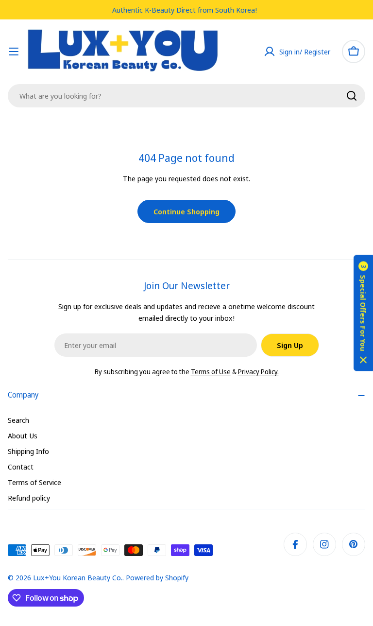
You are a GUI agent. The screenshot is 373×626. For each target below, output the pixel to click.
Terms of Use (211, 371)
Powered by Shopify (157, 577)
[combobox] (186, 95)
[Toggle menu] (13, 51)
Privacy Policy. (258, 371)
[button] (363, 313)
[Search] (351, 96)
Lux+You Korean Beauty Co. (77, 577)
